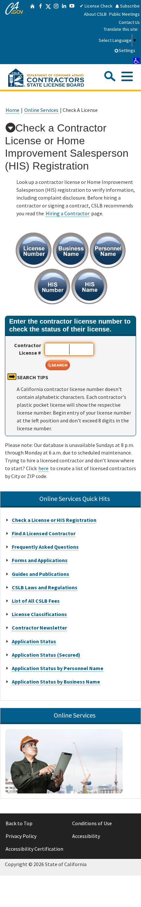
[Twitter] (48, 32)
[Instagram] (56, 32)
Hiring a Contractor (68, 213)
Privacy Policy (21, 836)
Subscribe (129, 6)
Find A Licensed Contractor (43, 533)
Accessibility (86, 836)
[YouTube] (71, 32)
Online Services (41, 110)
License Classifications (39, 614)
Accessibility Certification (34, 848)
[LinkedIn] (64, 32)
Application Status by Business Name (56, 681)
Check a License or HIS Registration (54, 520)
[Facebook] (40, 32)
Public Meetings (124, 14)
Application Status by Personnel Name (57, 668)
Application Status (34, 641)
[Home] (32, 32)
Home (12, 110)
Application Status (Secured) (46, 654)
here (43, 468)
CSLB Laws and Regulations (44, 587)
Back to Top (19, 823)
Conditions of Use (92, 823)
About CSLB (95, 14)
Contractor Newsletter (39, 627)
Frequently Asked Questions (45, 546)
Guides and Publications (40, 574)
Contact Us (129, 22)
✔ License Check (96, 6)
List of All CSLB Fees (36, 600)
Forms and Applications (40, 560)
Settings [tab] (127, 50)
